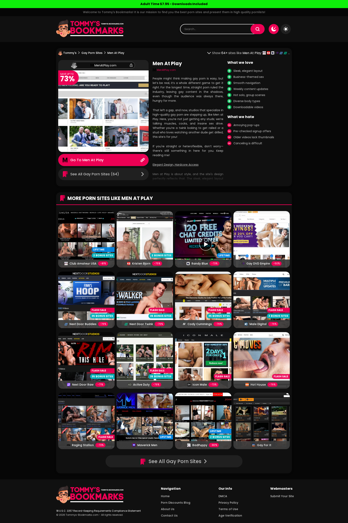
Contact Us (169, 516)
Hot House (258, 385)
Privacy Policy (228, 503)
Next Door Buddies (82, 324)
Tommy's (70, 53)
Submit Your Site (282, 496)
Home (165, 496)
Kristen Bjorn (141, 264)
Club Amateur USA (82, 264)
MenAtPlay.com (105, 65)
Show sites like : (237, 53)
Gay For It (264, 445)
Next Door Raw (83, 385)
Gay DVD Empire (258, 264)
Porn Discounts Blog (175, 503)
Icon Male (200, 385)
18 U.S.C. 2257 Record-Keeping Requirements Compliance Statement (98, 511)
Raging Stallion (83, 445)
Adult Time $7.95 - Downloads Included (174, 4)
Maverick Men (147, 445)
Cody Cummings (199, 324)
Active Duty (141, 385)
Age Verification (230, 516)
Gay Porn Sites (92, 53)
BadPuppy (199, 445)
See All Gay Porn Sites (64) (94, 174)
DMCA (223, 496)
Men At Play (93, 159)
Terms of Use (228, 509)
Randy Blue (200, 264)
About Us (167, 509)
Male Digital (258, 324)
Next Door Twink (141, 324)
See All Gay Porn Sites (175, 461)
